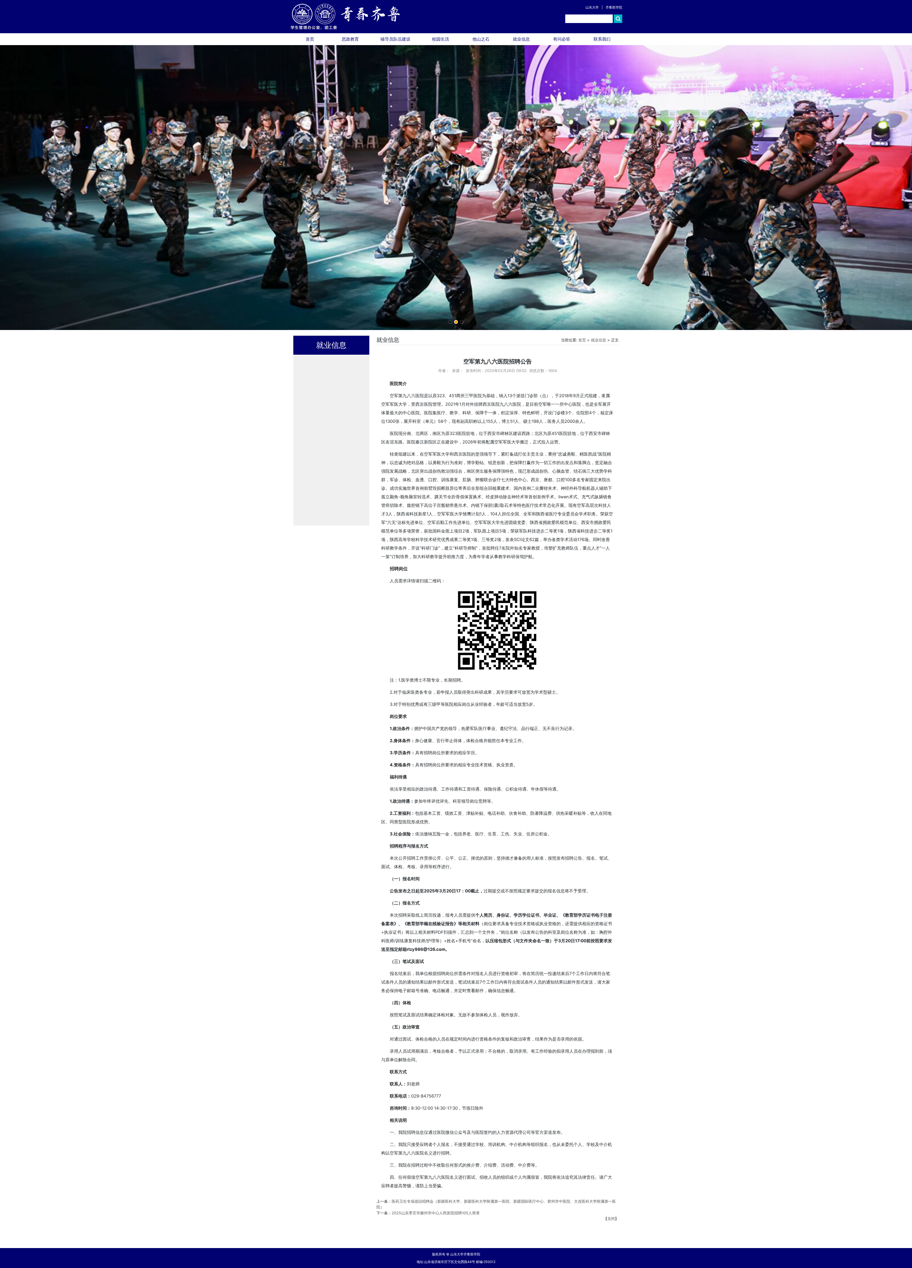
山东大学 (592, 7)
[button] (450, 322)
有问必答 (561, 39)
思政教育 (350, 39)
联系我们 (602, 39)
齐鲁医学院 (614, 7)
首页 (310, 39)
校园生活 (440, 39)
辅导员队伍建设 (395, 39)
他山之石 (480, 39)
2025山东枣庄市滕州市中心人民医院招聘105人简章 (436, 1213)
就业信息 (521, 39)
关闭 (611, 1218)
